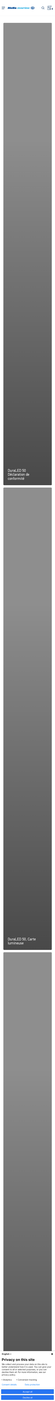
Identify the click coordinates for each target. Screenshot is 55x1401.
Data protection (32, 1384)
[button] (3, 8)
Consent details (9, 1384)
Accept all (27, 1391)
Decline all (27, 1397)
